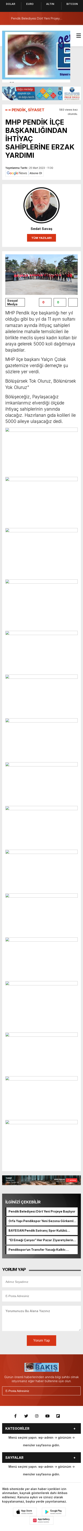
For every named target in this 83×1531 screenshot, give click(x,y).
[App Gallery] (41, 1520)
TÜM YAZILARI (41, 237)
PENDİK (19, 110)
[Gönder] (75, 1390)
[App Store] (25, 1512)
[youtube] (47, 1416)
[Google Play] (54, 1512)
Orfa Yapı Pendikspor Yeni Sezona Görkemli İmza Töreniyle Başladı (41, 1221)
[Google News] (24, 173)
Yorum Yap (41, 1340)
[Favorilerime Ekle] (73, 302)
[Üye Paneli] (76, 18)
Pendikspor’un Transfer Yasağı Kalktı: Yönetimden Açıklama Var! (37, 1250)
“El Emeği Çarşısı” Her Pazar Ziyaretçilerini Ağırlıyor (41, 1240)
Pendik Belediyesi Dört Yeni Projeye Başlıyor (42, 1211)
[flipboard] (58, 1416)
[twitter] (26, 1416)
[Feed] (69, 1416)
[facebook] (15, 1416)
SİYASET (36, 110)
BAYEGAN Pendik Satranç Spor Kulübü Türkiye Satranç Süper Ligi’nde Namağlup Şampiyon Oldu (40, 1231)
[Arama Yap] (68, 18)
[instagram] (37, 1416)
